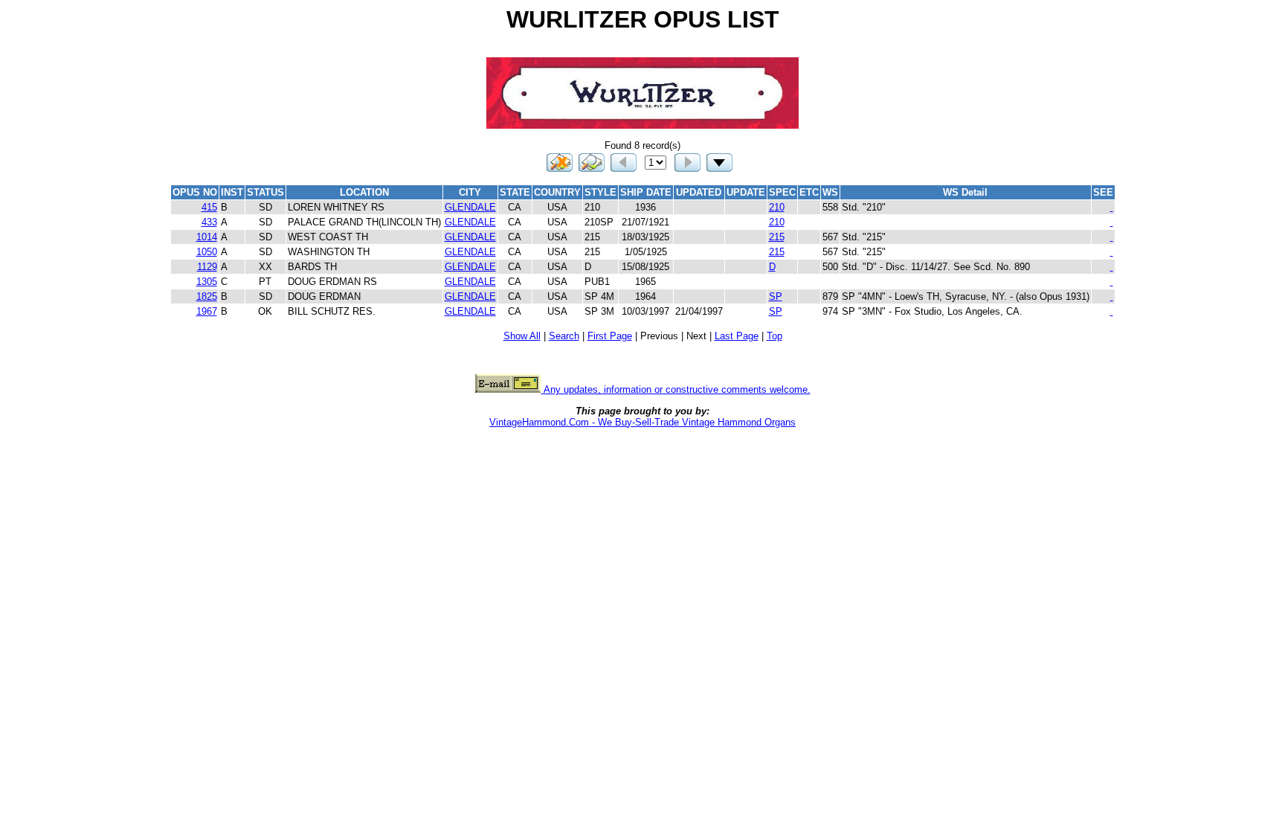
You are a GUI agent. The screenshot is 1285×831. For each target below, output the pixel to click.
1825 (206, 296)
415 (209, 207)
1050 (206, 251)
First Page (609, 335)
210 (777, 207)
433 (209, 222)
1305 (206, 281)
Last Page (737, 335)
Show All (522, 335)
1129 (207, 266)
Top (774, 335)
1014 (206, 237)
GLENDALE (470, 207)
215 (777, 237)
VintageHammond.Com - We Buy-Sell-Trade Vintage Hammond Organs (642, 422)
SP (775, 296)
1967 (206, 311)
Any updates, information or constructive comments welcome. (676, 389)
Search (564, 335)
